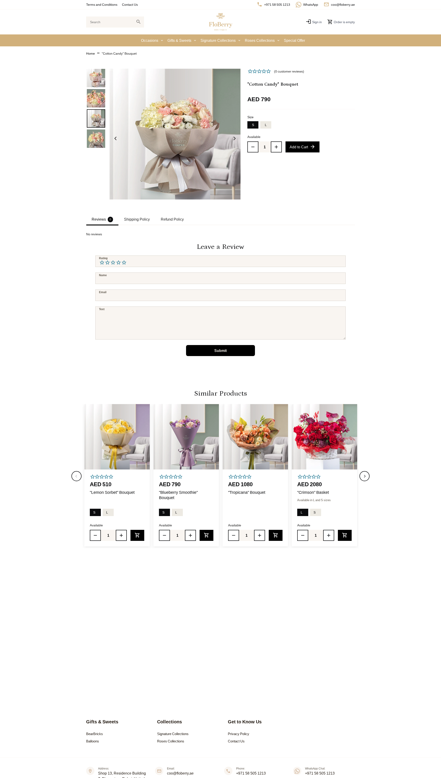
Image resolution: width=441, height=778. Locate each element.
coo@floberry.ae (343, 4)
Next (234, 138)
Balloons (92, 741)
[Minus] (252, 146)
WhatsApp (310, 4)
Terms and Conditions (101, 4)
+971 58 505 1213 (251, 773)
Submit (220, 350)
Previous (115, 138)
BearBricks (94, 734)
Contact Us (130, 4)
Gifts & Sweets (179, 40)
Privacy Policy (238, 734)
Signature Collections (218, 40)
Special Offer (294, 40)
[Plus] (276, 146)
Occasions (149, 40)
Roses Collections (260, 40)
